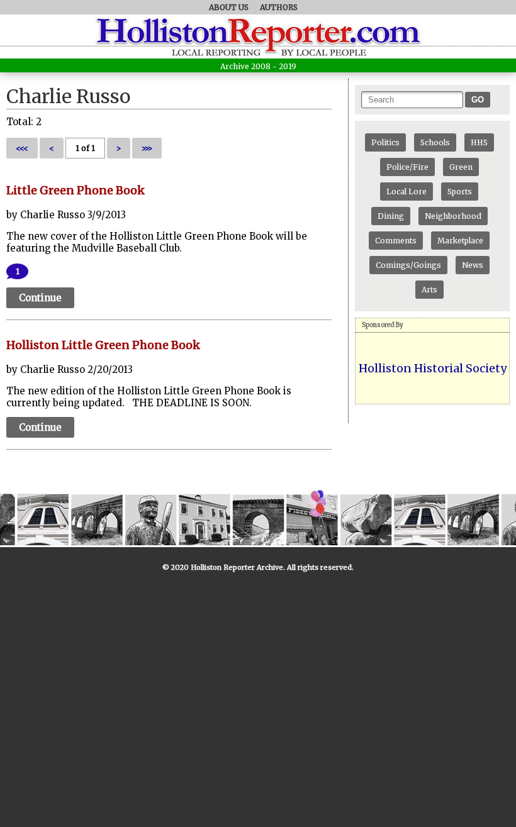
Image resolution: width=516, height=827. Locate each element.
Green (461, 167)
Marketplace (460, 240)
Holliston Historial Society (433, 368)
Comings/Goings (408, 265)
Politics (385, 142)
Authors (279, 7)
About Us (229, 7)
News (472, 265)
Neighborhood (453, 216)
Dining (391, 216)
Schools (435, 142)
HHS (479, 142)
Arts (429, 289)
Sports (459, 191)
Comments (396, 240)
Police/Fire (407, 167)
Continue (40, 298)
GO (477, 99)
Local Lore (406, 191)
